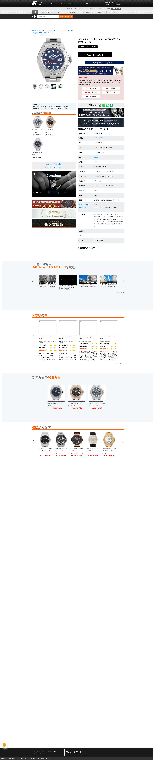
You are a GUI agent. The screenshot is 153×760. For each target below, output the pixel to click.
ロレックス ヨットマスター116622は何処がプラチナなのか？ (87, 286)
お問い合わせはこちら (113, 3)
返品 (37, 758)
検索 (61, 16)
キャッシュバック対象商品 (39, 35)
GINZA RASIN (39, 3)
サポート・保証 (31, 758)
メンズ (45, 33)
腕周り (80, 190)
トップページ (4, 758)
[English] (91, 88)
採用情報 (108, 8)
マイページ (84, 8)
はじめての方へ (70, 8)
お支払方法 (23, 758)
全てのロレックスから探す (53, 164)
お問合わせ (48, 758)
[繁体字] (91, 92)
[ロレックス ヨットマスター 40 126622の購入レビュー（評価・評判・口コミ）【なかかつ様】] (47, 321)
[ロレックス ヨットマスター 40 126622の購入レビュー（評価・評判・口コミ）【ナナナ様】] (108, 321)
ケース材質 (82, 171)
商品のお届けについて (14, 758)
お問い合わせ (78, 8)
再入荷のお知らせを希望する (104, 63)
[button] (123, 281)
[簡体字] (111, 88)
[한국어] (111, 92)
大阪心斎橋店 (88, 341)
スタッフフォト (101, 8)
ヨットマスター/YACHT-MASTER (65, 31)
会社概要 (42, 758)
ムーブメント (82, 166)
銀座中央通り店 (98, 138)
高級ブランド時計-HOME (38, 31)
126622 (96, 157)
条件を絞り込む (69, 16)
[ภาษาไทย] (91, 96)
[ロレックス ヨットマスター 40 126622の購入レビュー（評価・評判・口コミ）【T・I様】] (88, 321)
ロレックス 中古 (48, 32)
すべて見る (119, 292)
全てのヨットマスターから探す (54, 167)
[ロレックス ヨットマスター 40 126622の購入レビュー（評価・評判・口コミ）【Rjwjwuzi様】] (68, 321)
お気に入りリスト (93, 8)
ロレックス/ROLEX (50, 31)
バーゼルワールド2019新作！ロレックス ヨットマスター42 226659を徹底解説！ (68, 287)
